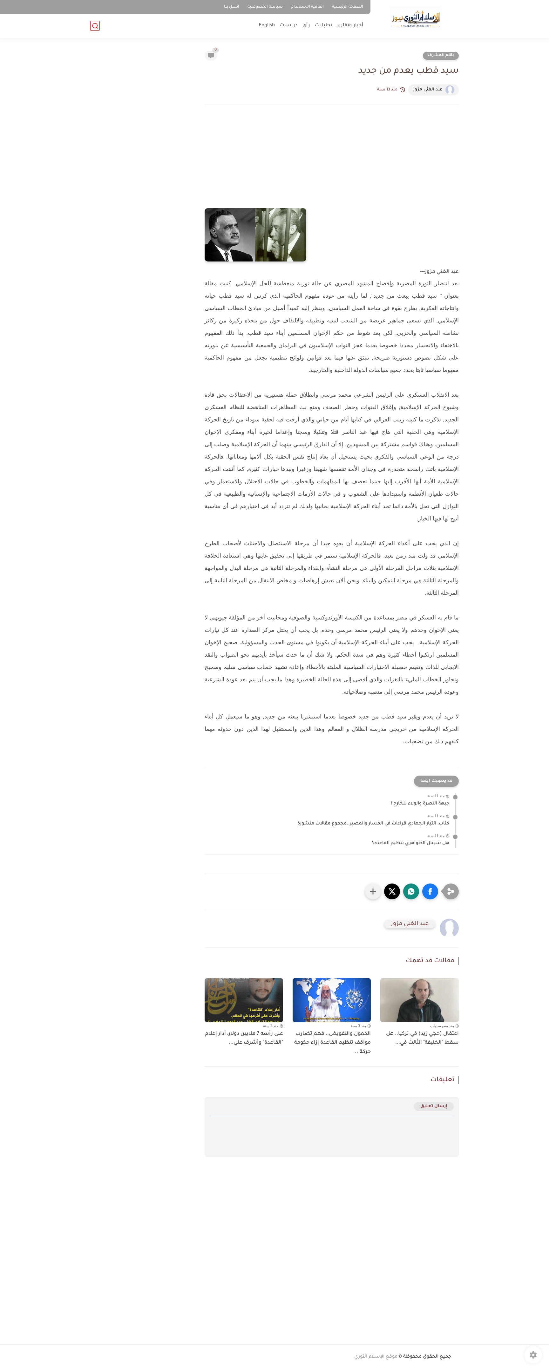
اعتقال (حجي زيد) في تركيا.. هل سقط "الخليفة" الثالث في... (422, 1038)
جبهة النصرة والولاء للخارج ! (420, 803)
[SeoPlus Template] (455, 1357)
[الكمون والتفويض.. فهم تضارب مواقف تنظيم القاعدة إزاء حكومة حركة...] (332, 1000)
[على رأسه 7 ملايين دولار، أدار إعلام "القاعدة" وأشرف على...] (244, 1000)
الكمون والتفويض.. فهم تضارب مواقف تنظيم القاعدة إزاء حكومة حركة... (332, 1043)
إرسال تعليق (433, 1106)
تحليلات (323, 25)
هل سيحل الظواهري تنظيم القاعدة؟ (410, 843)
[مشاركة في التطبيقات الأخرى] (373, 891)
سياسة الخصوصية (265, 7)
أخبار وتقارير (350, 25)
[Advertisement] (332, 165)
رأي (306, 25)
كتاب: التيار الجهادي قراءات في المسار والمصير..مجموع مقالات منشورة (373, 823)
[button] (430, 891)
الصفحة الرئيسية (347, 7)
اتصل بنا (231, 7)
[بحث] (95, 26)
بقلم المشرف (441, 55)
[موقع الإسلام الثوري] (416, 18)
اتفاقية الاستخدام (307, 7)
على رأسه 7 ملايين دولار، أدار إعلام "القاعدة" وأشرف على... (244, 1038)
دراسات (289, 25)
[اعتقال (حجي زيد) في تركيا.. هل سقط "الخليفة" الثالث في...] (419, 1000)
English (267, 25)
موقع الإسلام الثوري (375, 1357)
